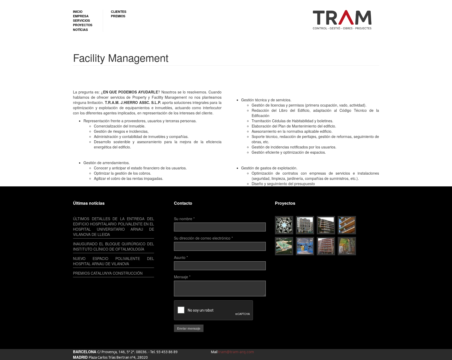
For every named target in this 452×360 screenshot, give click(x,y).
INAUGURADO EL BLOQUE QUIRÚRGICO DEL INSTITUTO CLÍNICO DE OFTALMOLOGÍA (113, 246)
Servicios (81, 20)
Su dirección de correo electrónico (203, 238)
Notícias (80, 29)
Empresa (81, 16)
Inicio (77, 11)
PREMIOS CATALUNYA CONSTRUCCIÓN (108, 273)
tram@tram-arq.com (236, 351)
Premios (118, 16)
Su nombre (184, 218)
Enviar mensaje (188, 328)
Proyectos (82, 25)
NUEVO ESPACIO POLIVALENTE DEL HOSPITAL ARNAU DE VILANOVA (113, 261)
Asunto (181, 257)
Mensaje (182, 276)
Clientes (118, 11)
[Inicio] (344, 19)
